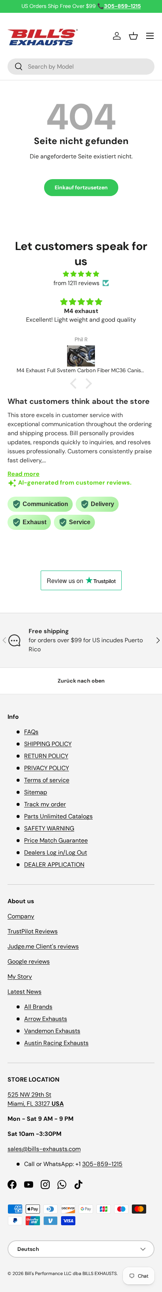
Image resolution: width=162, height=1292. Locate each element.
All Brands (38, 1007)
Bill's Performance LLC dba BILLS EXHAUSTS (71, 1274)
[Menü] (150, 36)
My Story (20, 977)
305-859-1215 (102, 1164)
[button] (133, 36)
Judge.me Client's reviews (43, 946)
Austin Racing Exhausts (56, 1043)
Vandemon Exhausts (52, 1031)
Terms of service (46, 780)
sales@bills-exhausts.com (44, 1149)
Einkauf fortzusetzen (81, 187)
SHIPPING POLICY (48, 744)
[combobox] (81, 66)
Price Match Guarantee (56, 840)
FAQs (31, 732)
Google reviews (29, 961)
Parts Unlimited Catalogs (58, 816)
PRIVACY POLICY (46, 768)
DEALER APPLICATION (54, 864)
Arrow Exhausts (45, 1019)
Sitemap (35, 792)
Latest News (24, 992)
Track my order (45, 804)
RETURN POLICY (46, 756)
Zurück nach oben (81, 680)
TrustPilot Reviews (33, 931)
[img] (81, 274)
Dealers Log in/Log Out (55, 852)
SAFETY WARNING (49, 828)
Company (21, 916)
